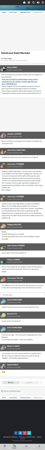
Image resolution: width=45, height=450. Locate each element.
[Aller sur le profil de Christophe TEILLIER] (4, 279)
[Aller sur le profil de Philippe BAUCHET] (4, 226)
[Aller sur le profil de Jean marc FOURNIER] (4, 165)
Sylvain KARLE (12, 365)
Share (11, 382)
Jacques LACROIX (14, 134)
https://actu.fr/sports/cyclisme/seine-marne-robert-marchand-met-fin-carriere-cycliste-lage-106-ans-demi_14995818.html (20, 82)
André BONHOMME (14, 300)
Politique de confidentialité (27, 437)
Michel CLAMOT (13, 346)
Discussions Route (22, 60)
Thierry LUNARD (13, 260)
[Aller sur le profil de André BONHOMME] (4, 301)
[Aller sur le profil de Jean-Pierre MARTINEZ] (4, 151)
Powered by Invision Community (22, 440)
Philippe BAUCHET (14, 225)
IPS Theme (7, 437)
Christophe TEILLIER (15, 278)
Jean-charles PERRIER (16, 246)
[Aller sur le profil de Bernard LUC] (4, 315)
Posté (14, 70)
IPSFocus (14, 437)
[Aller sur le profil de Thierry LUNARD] (4, 261)
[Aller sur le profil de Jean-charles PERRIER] (4, 247)
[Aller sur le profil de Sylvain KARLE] (4, 366)
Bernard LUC (12, 314)
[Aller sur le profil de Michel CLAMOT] (4, 348)
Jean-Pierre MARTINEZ (16, 150)
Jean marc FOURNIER (15, 164)
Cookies (39, 437)
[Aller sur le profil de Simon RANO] (4, 69)
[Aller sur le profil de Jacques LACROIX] (4, 135)
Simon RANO (8, 58)
